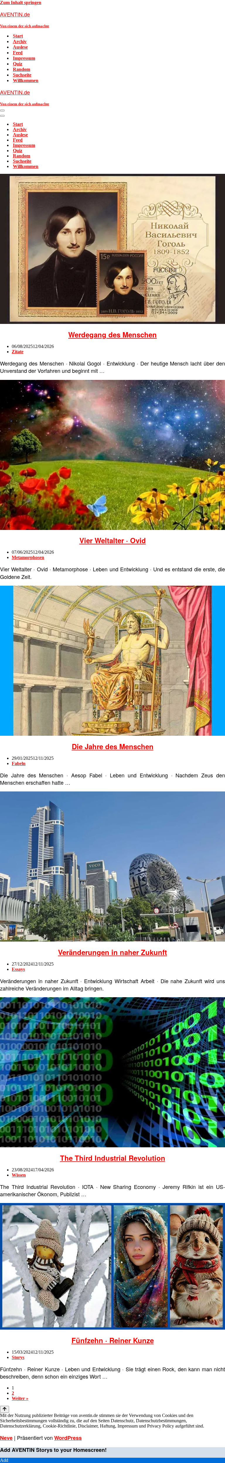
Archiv (20, 41)
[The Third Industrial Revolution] (112, 1145)
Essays (18, 969)
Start (18, 35)
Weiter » (20, 1398)
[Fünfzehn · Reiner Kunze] (112, 1328)
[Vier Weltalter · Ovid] (112, 528)
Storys (18, 1357)
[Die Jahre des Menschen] (112, 734)
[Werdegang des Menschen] (112, 322)
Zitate (17, 351)
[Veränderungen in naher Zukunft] (112, 939)
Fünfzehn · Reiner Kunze (112, 1340)
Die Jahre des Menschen (113, 746)
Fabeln (18, 763)
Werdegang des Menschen (112, 334)
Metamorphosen (28, 557)
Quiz (17, 63)
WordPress (68, 1438)
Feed (18, 52)
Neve (6, 1438)
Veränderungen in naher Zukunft (112, 952)
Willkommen (25, 80)
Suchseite (22, 74)
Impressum (24, 58)
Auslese (20, 47)
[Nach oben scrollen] (4, 1409)
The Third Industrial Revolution (112, 1158)
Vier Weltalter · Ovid (112, 540)
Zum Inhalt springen (20, 2)
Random (21, 69)
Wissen (19, 1175)
